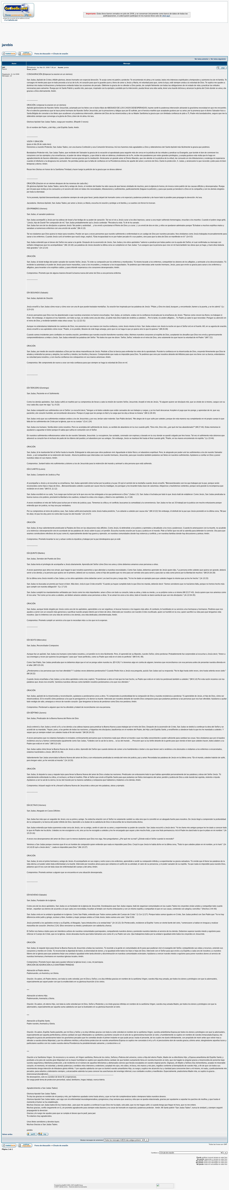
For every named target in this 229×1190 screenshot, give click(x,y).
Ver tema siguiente (218, 59)
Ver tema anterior (201, 59)
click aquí (166, 16)
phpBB (64, 1185)
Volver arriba (7, 1134)
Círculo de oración (60, 54)
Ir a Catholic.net (11, 20)
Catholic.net (62, 1187)
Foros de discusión (42, 54)
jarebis (7, 45)
